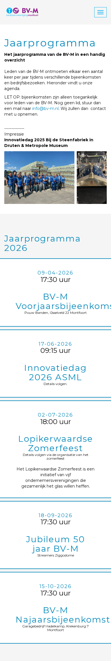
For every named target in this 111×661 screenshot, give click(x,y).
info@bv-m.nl (45, 108)
